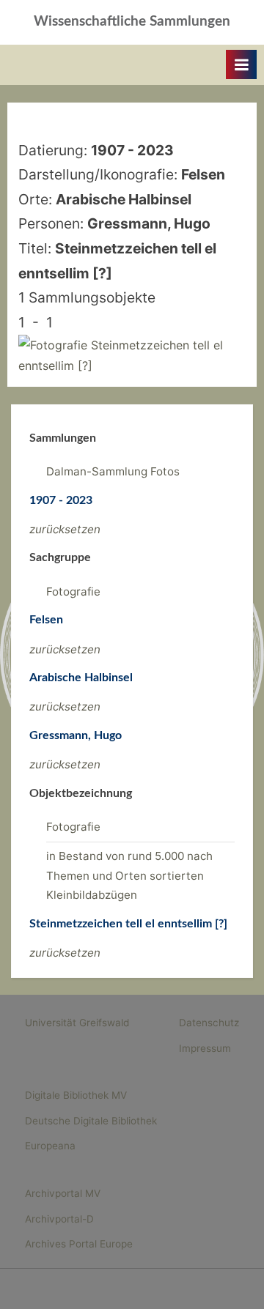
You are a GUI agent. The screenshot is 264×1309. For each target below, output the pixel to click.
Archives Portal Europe (79, 1244)
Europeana (50, 1146)
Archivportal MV (62, 1193)
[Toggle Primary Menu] (241, 64)
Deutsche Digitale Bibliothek (91, 1121)
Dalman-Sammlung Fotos (113, 471)
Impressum (205, 1048)
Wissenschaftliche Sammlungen (132, 22)
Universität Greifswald (77, 1022)
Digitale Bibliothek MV (76, 1095)
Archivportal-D (59, 1219)
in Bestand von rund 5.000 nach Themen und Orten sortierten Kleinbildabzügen (129, 875)
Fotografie (73, 591)
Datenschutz (209, 1022)
